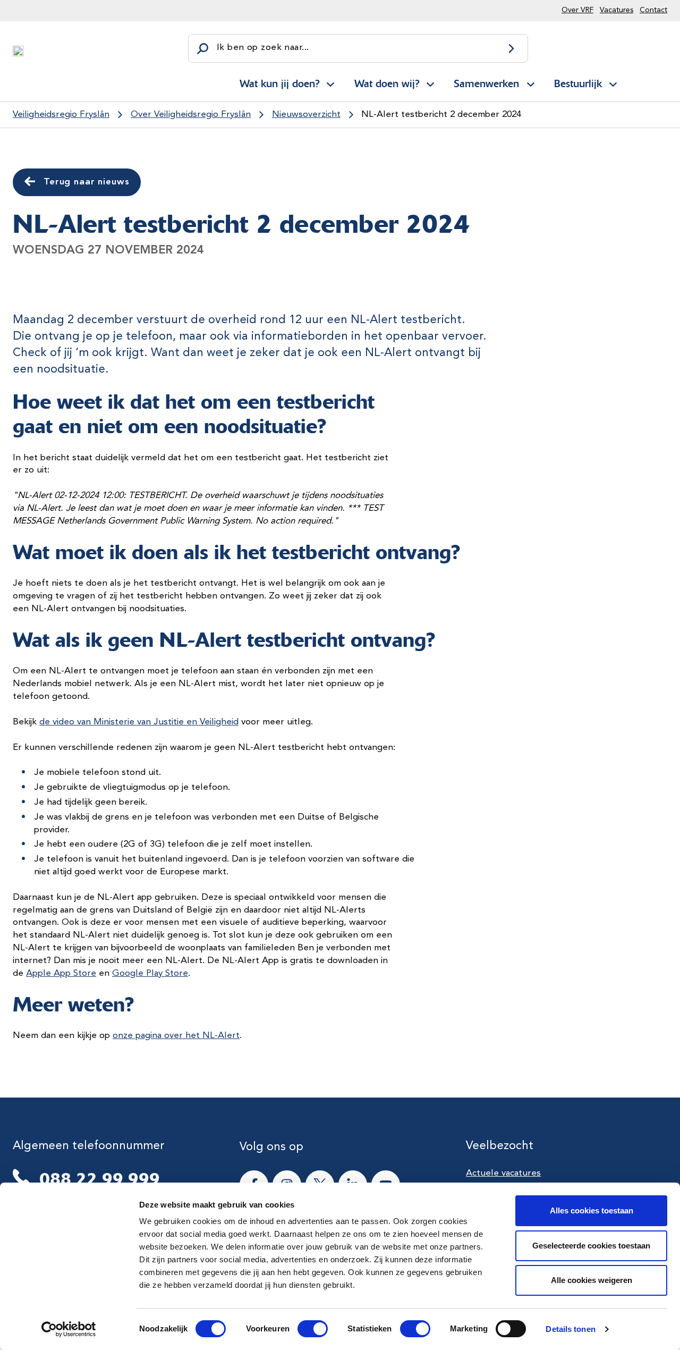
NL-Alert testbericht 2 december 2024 (441, 114)
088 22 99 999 (99, 1178)
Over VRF (577, 10)
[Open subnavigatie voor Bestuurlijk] (613, 82)
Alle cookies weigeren (591, 1280)
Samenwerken (486, 83)
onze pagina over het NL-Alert (176, 1035)
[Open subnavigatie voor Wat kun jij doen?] (330, 82)
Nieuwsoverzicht (306, 114)
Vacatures (616, 10)
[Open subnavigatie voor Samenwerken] (530, 82)
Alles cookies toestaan (591, 1210)
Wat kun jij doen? (279, 83)
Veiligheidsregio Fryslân (61, 114)
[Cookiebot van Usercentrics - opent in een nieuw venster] (68, 1329)
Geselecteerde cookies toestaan (591, 1245)
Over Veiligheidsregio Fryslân (191, 114)
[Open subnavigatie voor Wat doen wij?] (430, 82)
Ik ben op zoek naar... (263, 47)
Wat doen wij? (386, 83)
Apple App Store (61, 973)
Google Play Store (150, 973)
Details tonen (570, 1329)
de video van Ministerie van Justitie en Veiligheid (139, 722)
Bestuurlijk (578, 83)
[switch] (303, 1328)
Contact (653, 10)
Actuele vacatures (503, 1173)
